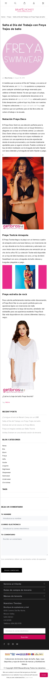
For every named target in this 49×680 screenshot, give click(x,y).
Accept (44, 675)
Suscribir (24, 637)
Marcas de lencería (13, 596)
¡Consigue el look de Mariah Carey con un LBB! (20, 417)
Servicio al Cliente (12, 583)
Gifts (4, 459)
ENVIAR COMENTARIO (11, 570)
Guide (4, 462)
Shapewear (6, 472)
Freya (7, 402)
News (4, 445)
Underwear (6, 479)
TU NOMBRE (6, 514)
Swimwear (6, 476)
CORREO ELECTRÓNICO (11, 524)
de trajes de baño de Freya (30, 105)
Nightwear (6, 469)
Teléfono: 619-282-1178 (12, 623)
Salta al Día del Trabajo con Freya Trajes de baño (21, 421)
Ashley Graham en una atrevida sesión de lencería (21, 432)
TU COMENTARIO (8, 534)
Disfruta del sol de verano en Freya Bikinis (18, 425)
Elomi (4, 452)
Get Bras (20, 86)
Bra (3, 449)
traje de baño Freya (25, 99)
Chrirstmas (6, 482)
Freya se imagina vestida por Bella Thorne (18, 428)
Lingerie (5, 466)
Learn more (29, 677)
